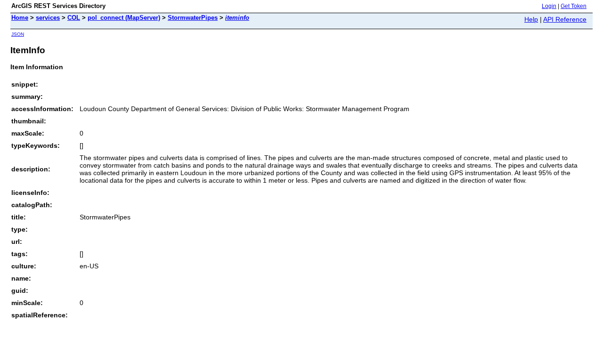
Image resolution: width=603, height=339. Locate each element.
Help (531, 19)
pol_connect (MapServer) (124, 17)
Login (549, 6)
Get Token (574, 6)
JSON (17, 34)
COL (73, 17)
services (48, 17)
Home (19, 17)
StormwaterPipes (193, 17)
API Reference (565, 19)
